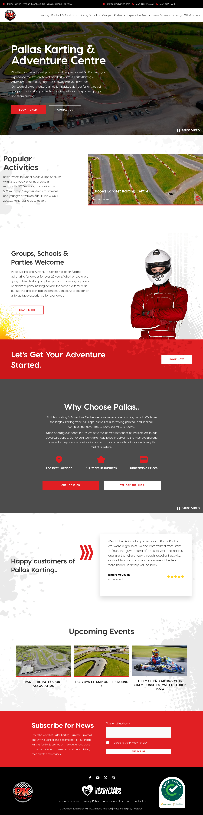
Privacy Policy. (137, 742)
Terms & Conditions (68, 800)
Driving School (88, 15)
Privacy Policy (91, 800)
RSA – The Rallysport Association (43, 683)
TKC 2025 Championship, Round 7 (101, 683)
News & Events (161, 15)
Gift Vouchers (192, 15)
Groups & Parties (112, 15)
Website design (121, 808)
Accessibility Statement (116, 800)
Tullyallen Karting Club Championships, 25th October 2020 (160, 684)
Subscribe (139, 751)
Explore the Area (137, 15)
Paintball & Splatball (63, 15)
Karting (45, 15)
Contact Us (140, 800)
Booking (177, 15)
